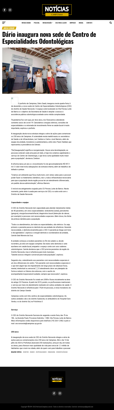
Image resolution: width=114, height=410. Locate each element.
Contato (89, 23)
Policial (37, 23)
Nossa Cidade (26, 23)
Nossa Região (47, 23)
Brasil (81, 23)
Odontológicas (62, 352)
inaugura (52, 352)
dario (33, 352)
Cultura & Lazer (61, 23)
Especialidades (42, 352)
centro (26, 352)
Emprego (73, 23)
